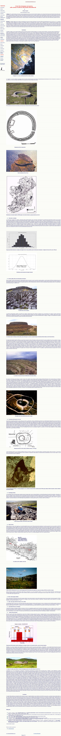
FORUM (1, 56)
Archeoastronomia (11, 728)
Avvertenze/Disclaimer (37, 733)
